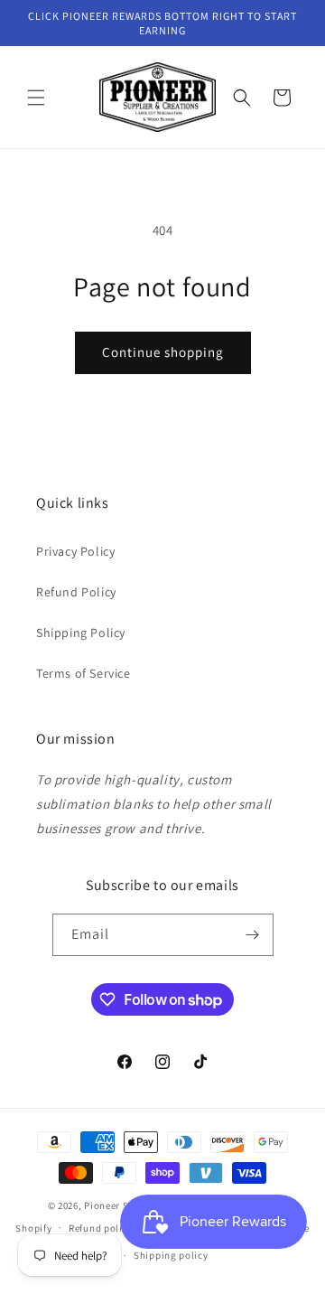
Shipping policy (171, 1255)
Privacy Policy (75, 551)
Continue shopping (163, 352)
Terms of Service (83, 673)
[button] (36, 97)
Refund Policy (76, 592)
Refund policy (101, 1228)
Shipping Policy (80, 632)
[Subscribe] (253, 935)
